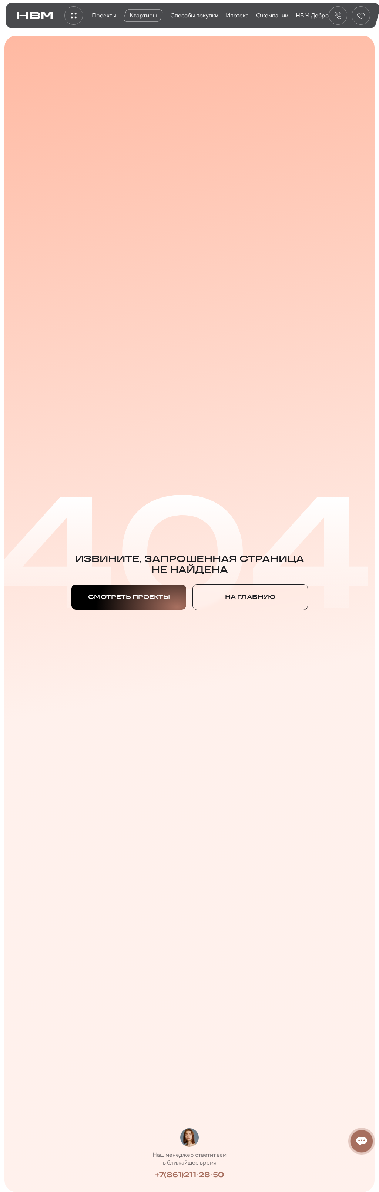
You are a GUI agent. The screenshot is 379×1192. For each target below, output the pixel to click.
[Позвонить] (338, 15)
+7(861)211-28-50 (189, 1174)
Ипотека (237, 15)
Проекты (104, 15)
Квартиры (143, 15)
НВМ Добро (312, 15)
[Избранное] (361, 15)
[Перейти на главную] (35, 15)
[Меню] (73, 15)
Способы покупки (194, 15)
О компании (272, 15)
